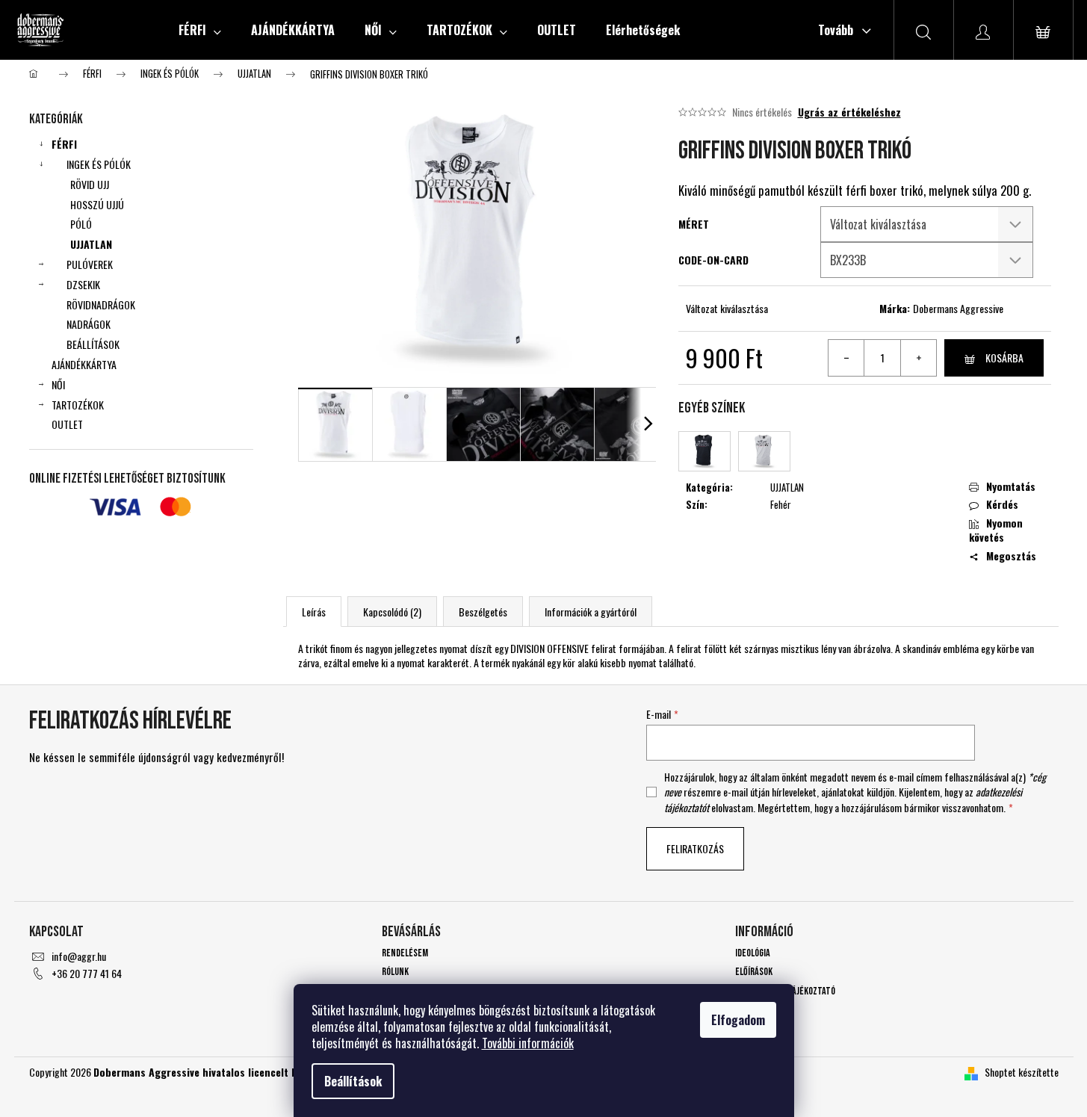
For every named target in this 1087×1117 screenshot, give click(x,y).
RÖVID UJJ (89, 184)
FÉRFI (64, 144)
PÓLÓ (81, 224)
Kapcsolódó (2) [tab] (392, 611)
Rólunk (395, 971)
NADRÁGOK (88, 324)
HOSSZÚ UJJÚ (97, 204)
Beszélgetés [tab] (483, 611)
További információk (528, 1043)
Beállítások (353, 1081)
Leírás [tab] (314, 611)
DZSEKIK (83, 284)
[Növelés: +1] (918, 358)
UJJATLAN (91, 244)
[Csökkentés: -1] (846, 358)
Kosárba (1004, 357)
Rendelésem (405, 953)
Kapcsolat (755, 1009)
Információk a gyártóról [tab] (591, 611)
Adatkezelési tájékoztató (785, 991)
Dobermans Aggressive (958, 308)
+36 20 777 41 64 (87, 973)
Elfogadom (738, 1020)
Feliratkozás (695, 848)
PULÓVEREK (89, 264)
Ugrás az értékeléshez (849, 112)
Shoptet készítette (1022, 1072)
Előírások (753, 971)
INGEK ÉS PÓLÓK (98, 164)
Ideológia (752, 953)
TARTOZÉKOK (78, 404)
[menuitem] (200, 30)
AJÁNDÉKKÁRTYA (84, 364)
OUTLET (67, 424)
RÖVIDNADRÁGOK (100, 304)
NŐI (58, 384)
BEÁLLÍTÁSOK (93, 344)
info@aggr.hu (79, 956)
